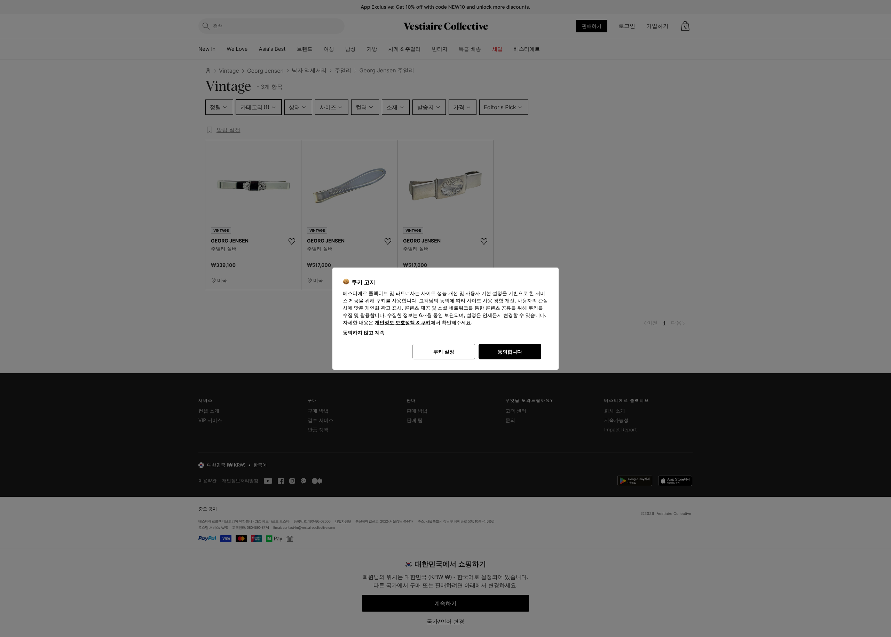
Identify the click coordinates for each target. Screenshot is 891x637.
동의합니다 (510, 351)
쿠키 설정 (443, 351)
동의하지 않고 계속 (364, 332)
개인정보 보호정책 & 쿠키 (403, 322)
